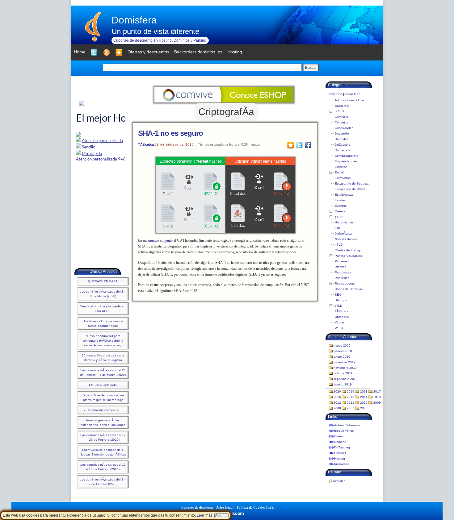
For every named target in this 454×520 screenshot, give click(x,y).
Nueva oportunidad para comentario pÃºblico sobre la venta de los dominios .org (102, 340)
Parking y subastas (348, 255)
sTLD (338, 305)
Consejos (341, 122)
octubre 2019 (343, 373)
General (340, 211)
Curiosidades (344, 128)
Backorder (342, 105)
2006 (364, 408)
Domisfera (134, 20)
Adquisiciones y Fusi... (351, 100)
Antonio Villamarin (347, 425)
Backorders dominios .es (198, 51)
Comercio (341, 117)
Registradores (345, 283)
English (340, 172)
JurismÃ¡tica (343, 233)
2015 (350, 397)
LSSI (271, 507)
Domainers (342, 150)
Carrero (339, 436)
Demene (340, 441)
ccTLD (339, 111)
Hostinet (340, 453)
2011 (350, 402)
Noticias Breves (346, 239)
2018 (364, 391)
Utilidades (342, 316)
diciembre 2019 (344, 362)
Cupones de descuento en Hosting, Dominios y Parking (159, 40)
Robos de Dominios (349, 289)
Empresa (341, 166)
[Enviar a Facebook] (308, 145)
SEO (338, 294)
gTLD (339, 216)
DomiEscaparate (346, 155)
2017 (377, 391)
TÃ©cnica (146, 144)
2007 (350, 408)
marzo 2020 (342, 345)
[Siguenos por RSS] (106, 52)
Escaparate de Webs (350, 189)
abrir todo (335, 94)
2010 (364, 402)
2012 (337, 402)
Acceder (339, 481)
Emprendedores (346, 161)
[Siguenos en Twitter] (94, 52)
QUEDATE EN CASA (103, 281)
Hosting (339, 458)
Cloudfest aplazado (103, 385)
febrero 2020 (343, 351)
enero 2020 (342, 356)
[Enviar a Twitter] (299, 145)
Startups (341, 300)
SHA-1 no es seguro (170, 133)
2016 (337, 397)
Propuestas (343, 272)
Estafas (340, 200)
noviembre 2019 (345, 367)
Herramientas (344, 222)
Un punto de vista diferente (155, 31)
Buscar (311, 67)
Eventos (341, 205)
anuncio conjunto (160, 240)
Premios (340, 266)
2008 (337, 408)
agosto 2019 (343, 384)
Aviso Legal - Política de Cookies (240, 507)
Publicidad (342, 278)
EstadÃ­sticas (344, 194)
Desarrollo (342, 133)
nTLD (339, 244)
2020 (337, 391)
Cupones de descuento (197, 507)
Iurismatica (341, 464)
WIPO (339, 328)
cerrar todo (352, 94)
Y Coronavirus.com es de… (102, 410)
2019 (350, 391)
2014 (364, 397)
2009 (377, 402)
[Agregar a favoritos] (119, 52)
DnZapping (343, 144)
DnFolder (341, 139)
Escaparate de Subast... (352, 183)
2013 (377, 397)
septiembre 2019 (346, 379)
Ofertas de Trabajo (348, 250)
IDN (337, 228)
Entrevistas (343, 178)
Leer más (204, 515)
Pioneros (341, 261)
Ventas (340, 322)
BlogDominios (344, 430)
